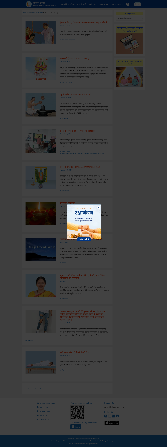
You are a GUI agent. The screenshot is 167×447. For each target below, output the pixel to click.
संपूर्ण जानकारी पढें (84, 239)
